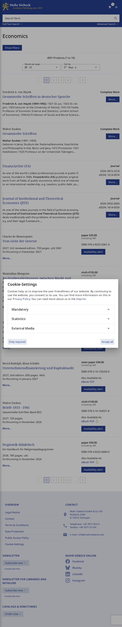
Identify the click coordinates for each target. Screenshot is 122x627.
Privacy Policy (21, 299)
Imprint (81, 299)
